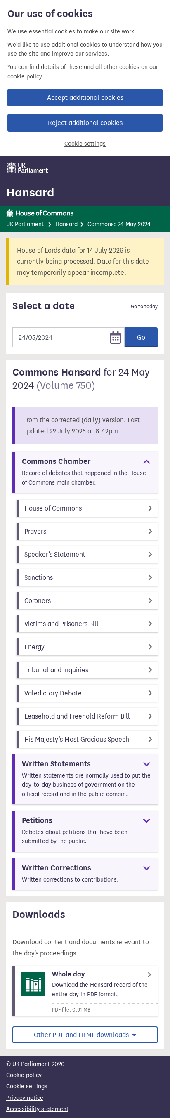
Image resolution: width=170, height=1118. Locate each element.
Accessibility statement (37, 1109)
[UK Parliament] (27, 167)
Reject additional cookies (85, 123)
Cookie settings (85, 143)
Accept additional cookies (85, 98)
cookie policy (24, 76)
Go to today (144, 307)
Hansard (30, 192)
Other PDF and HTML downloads (82, 1035)
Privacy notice (24, 1097)
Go (141, 337)
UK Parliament (25, 224)
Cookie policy (24, 1075)
